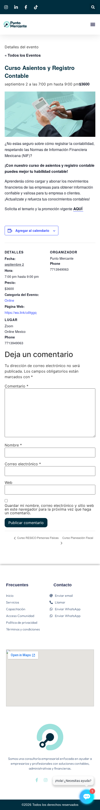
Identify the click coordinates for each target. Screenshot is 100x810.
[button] (93, 7)
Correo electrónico (23, 464)
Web (8, 482)
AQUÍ (78, 208)
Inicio (9, 596)
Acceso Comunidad (20, 616)
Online (9, 300)
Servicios (12, 602)
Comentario (16, 386)
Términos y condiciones (23, 629)
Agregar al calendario (32, 230)
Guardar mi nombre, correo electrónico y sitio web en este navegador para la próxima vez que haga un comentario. (49, 509)
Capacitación (15, 609)
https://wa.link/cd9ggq (21, 312)
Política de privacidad (21, 622)
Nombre (13, 445)
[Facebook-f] (37, 780)
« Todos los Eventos (23, 55)
